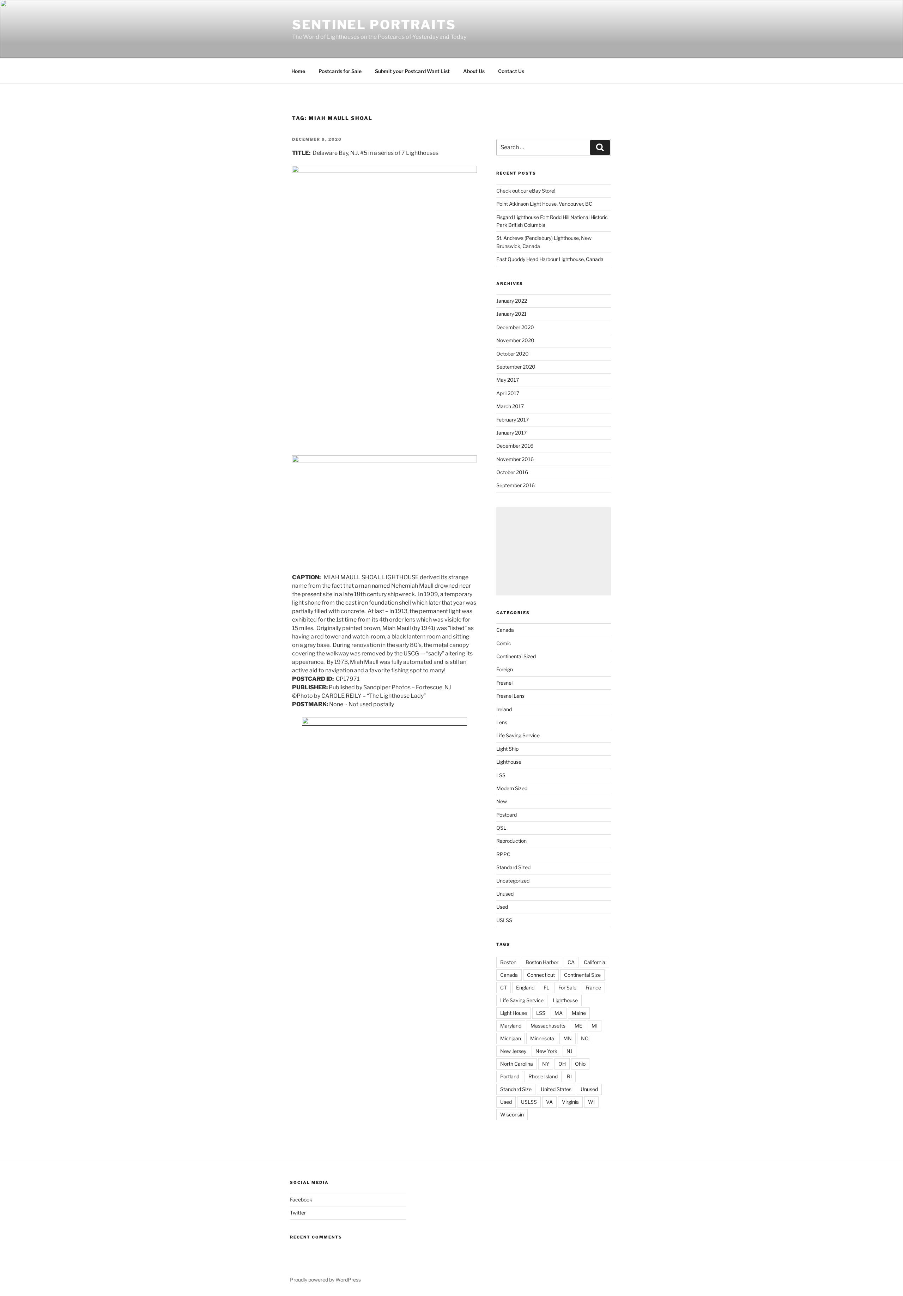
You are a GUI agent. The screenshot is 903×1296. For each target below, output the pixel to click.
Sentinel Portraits (374, 24)
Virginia (570, 1102)
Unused (505, 894)
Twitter (298, 1213)
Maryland (510, 1026)
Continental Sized (516, 656)
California (594, 962)
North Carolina (516, 1064)
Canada (505, 630)
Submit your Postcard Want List (412, 71)
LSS (500, 775)
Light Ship (507, 749)
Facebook (301, 1200)
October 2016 (512, 472)
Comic (503, 643)
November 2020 (515, 340)
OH (562, 1064)
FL (546, 988)
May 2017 (507, 380)
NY (545, 1064)
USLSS (504, 920)
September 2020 (515, 367)
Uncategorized (512, 881)
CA (571, 962)
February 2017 (512, 420)
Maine (579, 1013)
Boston (508, 962)
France (593, 988)
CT (503, 988)
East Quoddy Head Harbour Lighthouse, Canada (550, 259)
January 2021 (511, 314)
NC (584, 1038)
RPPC (503, 854)
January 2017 (511, 433)
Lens (501, 722)
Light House (513, 1013)
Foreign (504, 669)
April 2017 (507, 393)
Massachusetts (548, 1026)
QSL (501, 828)
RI (569, 1076)
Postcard (506, 815)
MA (558, 1013)
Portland (509, 1076)
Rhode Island (543, 1076)
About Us (474, 71)
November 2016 (515, 459)
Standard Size (516, 1089)
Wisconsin (512, 1115)
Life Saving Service (518, 735)
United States (556, 1089)
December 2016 (514, 446)
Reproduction (511, 841)
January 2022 (511, 301)
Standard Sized (513, 867)
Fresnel (504, 683)
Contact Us (511, 71)
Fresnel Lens (510, 696)
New (501, 801)
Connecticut (541, 975)
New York (546, 1051)
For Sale (567, 988)
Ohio (580, 1064)
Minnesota (542, 1038)
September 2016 (515, 485)
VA (549, 1102)
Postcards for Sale (340, 71)
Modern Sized (511, 788)
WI (591, 1102)
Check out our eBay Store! (525, 191)
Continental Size (582, 975)
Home (298, 71)
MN (567, 1038)
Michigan (510, 1038)
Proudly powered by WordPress (325, 1280)
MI (595, 1026)
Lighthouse (508, 762)
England (525, 988)
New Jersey (513, 1051)
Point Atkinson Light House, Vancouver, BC (544, 204)
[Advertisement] (553, 551)
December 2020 (515, 327)
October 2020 (512, 354)
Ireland (504, 709)
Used (502, 907)
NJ (569, 1051)
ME (578, 1026)
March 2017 (510, 406)
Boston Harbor (542, 962)
